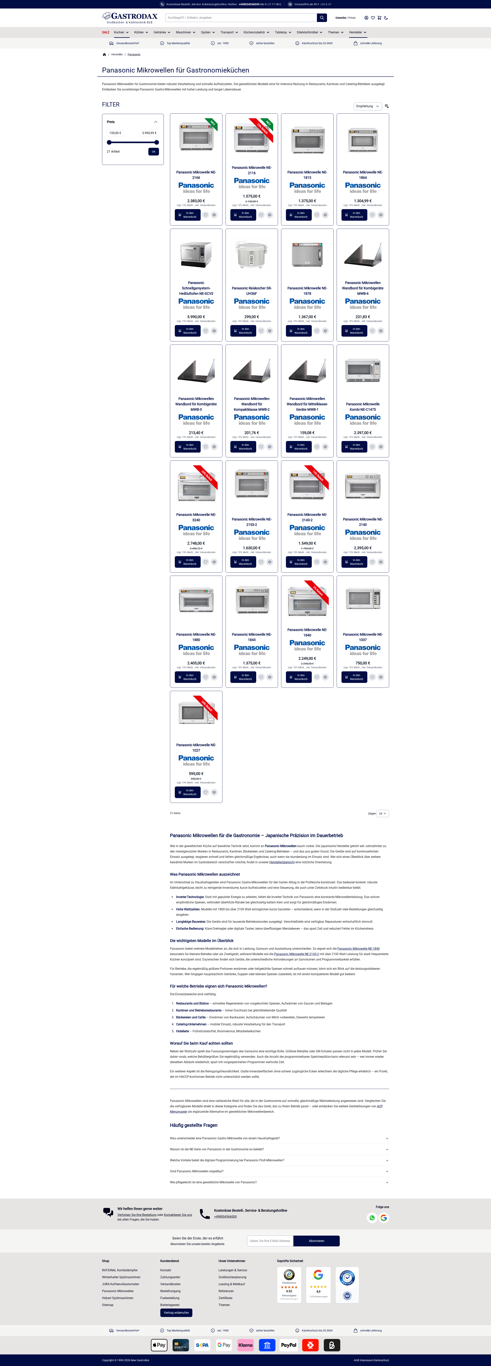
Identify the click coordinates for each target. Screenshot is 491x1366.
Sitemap (107, 1305)
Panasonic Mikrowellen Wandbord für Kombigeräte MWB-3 (196, 404)
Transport (227, 32)
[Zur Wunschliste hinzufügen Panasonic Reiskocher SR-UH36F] (261, 330)
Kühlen (139, 32)
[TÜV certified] (347, 1296)
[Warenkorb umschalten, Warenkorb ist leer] (379, 18)
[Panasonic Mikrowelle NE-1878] (307, 254)
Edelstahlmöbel (307, 32)
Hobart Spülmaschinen (117, 1298)
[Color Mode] (386, 18)
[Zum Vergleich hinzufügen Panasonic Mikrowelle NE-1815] (325, 214)
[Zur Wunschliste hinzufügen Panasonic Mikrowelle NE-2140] (372, 561)
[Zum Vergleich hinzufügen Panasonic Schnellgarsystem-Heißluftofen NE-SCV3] (214, 330)
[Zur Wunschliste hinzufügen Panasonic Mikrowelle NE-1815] (316, 214)
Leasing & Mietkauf (232, 1284)
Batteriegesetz (170, 1305)
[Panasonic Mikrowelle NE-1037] (362, 601)
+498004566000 (225, 1216)
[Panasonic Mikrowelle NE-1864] (362, 139)
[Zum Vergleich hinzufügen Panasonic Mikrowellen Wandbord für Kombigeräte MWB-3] (214, 446)
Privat (352, 17)
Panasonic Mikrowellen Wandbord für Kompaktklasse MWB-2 (252, 404)
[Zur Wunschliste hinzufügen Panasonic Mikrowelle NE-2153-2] (261, 561)
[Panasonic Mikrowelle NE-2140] (362, 486)
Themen (333, 32)
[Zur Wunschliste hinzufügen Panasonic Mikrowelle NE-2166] (205, 214)
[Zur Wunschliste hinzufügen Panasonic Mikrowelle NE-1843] (261, 677)
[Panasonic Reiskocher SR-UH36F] (251, 254)
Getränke (160, 32)
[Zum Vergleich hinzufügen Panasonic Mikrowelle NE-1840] (325, 677)
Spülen (205, 32)
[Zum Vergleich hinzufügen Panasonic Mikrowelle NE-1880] (214, 677)
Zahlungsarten (170, 1277)
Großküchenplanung (232, 1277)
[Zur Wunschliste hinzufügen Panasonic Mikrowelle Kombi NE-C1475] (372, 446)
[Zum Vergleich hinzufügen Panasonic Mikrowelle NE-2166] (214, 214)
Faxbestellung (169, 1298)
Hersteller (355, 32)
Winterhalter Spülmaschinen (121, 1277)
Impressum (366, 1360)
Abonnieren (316, 1241)
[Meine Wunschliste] (373, 18)
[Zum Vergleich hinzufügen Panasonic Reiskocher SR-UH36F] (269, 330)
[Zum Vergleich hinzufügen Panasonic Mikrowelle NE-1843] (269, 677)
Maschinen (183, 32)
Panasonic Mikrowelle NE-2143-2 (296, 954)
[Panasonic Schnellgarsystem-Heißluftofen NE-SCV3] (196, 254)
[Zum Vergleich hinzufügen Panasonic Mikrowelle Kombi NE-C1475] (380, 446)
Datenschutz (381, 1360)
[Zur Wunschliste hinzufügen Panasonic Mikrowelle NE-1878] (316, 330)
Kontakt (165, 1270)
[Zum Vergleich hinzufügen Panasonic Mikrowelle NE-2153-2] (269, 561)
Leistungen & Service (233, 1270)
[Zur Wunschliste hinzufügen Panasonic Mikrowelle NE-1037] (372, 677)
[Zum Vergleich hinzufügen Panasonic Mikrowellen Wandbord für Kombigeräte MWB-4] (380, 330)
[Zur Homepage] (104, 54)
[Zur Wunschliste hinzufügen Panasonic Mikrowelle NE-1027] (205, 792)
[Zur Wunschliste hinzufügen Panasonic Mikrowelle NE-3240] (205, 561)
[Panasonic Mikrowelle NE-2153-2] (251, 486)
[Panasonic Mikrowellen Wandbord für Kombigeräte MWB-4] (362, 254)
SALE (105, 32)
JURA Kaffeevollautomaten (120, 1284)
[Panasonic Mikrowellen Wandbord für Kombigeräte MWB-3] (196, 370)
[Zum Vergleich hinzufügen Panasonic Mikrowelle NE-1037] (380, 677)
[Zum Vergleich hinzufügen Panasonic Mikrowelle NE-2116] (269, 214)
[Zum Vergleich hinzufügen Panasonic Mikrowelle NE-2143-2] (325, 561)
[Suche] (322, 18)
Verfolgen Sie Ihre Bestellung (136, 1215)
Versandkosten (207, 205)
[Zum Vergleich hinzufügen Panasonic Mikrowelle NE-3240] (214, 561)
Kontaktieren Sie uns (178, 1215)
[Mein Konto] (366, 18)
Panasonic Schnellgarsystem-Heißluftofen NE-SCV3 (196, 288)
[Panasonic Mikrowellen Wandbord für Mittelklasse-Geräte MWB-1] (307, 370)
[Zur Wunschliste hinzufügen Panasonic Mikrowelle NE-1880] (205, 677)
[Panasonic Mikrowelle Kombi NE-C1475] (362, 370)
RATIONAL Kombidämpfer (120, 1270)
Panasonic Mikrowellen (118, 1291)
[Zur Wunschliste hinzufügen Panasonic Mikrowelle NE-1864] (372, 214)
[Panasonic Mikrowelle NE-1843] (251, 601)
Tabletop (281, 32)
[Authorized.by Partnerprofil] (347, 1278)
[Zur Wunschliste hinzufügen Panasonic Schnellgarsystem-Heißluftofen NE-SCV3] (205, 330)
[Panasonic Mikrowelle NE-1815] (307, 139)
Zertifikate (225, 1298)
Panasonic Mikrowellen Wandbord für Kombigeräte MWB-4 (363, 288)
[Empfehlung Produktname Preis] (368, 106)
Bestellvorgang (170, 1291)
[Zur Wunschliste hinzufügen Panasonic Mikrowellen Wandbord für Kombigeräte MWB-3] (205, 446)
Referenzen (226, 1291)
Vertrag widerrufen (176, 1312)
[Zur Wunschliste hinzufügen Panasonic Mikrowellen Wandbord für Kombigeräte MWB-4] (372, 330)
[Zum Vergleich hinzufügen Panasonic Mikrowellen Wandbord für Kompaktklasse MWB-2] (269, 446)
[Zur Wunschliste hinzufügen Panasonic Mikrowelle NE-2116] (261, 214)
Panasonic (134, 54)
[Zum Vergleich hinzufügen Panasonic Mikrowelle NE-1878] (325, 330)
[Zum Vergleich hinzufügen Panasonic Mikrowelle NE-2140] (380, 561)
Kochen (119, 32)
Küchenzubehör (254, 32)
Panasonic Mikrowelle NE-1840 (358, 948)
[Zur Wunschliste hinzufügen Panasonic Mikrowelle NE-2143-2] (316, 561)
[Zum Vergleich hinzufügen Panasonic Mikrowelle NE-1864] (380, 214)
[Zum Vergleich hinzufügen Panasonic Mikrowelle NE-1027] (214, 792)
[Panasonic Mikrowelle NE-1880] (196, 601)
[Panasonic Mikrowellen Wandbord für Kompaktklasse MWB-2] (251, 370)
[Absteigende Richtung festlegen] (387, 106)
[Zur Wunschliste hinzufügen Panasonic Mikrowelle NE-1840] (316, 677)
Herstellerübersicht (282, 862)
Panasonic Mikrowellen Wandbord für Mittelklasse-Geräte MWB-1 (307, 404)
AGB (356, 1360)
